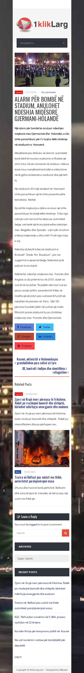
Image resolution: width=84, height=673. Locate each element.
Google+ (26, 336)
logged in (34, 524)
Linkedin (47, 336)
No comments (49, 92)
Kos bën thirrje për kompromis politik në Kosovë (42, 631)
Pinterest (26, 346)
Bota (18, 471)
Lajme (19, 92)
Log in (18, 657)
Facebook (25, 327)
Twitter (47, 327)
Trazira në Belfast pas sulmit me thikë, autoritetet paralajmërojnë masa (38, 479)
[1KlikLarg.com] (42, 30)
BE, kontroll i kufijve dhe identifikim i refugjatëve (44, 370)
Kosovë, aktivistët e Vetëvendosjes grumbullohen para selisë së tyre (37, 361)
